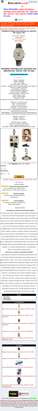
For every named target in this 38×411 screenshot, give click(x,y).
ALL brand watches (9, 25)
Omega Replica (11, 24)
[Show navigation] (2, 1)
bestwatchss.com (17, 398)
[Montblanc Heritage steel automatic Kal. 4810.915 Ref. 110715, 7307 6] (14, 154)
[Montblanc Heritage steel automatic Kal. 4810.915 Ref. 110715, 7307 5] (26, 148)
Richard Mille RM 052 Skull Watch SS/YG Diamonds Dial (17, 367)
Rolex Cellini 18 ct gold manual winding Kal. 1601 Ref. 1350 (18, 309)
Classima (22, 28)
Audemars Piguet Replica (13, 22)
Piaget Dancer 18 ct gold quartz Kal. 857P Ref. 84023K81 (17, 331)
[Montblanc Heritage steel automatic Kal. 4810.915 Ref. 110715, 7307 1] (26, 135)
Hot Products (7, 299)
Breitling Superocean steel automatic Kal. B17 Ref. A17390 (18, 352)
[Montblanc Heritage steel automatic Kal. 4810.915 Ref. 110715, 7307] (14, 135)
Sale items (7, 296)
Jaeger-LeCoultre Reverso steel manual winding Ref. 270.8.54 (18, 358)
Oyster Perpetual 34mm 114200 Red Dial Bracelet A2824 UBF (18, 376)
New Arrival (7, 298)
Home (1, 28)
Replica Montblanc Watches (11, 28)
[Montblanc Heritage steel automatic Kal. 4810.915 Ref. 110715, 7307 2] (14, 141)
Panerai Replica (31, 22)
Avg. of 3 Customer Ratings (19, 39)
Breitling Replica (23, 22)
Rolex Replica (4, 22)
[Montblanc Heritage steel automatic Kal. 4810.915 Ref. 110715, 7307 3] (26, 141)
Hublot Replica (4, 24)
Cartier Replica (25, 24)
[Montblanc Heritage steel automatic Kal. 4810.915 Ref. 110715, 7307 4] (14, 148)
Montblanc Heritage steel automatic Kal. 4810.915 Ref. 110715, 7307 (17, 29)
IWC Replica (18, 24)
